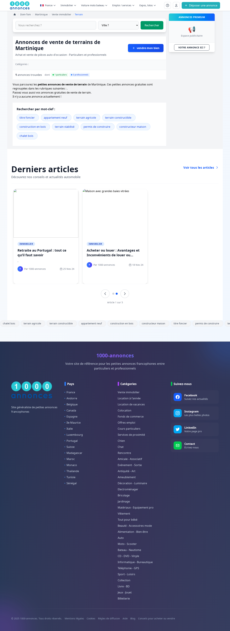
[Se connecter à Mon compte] (167, 5)
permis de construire (97, 127)
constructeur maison (132, 127)
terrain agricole (86, 117)
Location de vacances (131, 404)
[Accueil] (15, 14)
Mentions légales (74, 618)
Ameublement (127, 477)
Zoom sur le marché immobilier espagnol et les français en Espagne (182, 255)
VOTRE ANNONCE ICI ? (191, 47)
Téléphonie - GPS (128, 568)
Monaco (72, 465)
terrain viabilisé (64, 127)
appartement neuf (55, 117)
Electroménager (128, 489)
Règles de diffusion (109, 618)
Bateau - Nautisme (129, 550)
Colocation (124, 410)
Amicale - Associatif (130, 459)
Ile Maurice (74, 422)
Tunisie (71, 477)
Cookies (91, 618)
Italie (70, 428)
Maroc (71, 459)
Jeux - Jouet (125, 592)
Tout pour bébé (127, 519)
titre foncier (27, 117)
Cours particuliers (129, 428)
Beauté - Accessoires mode (135, 526)
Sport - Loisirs (126, 574)
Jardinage (124, 501)
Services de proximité (131, 435)
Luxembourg (75, 435)
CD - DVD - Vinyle (128, 556)
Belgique (72, 404)
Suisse (71, 447)
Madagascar (74, 453)
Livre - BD (124, 586)
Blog (132, 618)
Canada (71, 410)
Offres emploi (126, 422)
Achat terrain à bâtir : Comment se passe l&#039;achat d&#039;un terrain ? (114, 255)
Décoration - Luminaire (132, 483)
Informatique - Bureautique (135, 562)
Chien (121, 441)
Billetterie (124, 598)
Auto (121, 538)
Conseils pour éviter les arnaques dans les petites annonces (45, 252)
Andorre (72, 398)
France (49, 5)
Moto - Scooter (127, 544)
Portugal (72, 441)
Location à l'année (129, 398)
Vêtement (124, 513)
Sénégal (72, 483)
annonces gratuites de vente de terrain (66, 92)
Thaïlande (73, 471)
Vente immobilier (129, 392)
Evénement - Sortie (130, 465)
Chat (121, 447)
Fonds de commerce (131, 416)
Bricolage (124, 495)
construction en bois (33, 127)
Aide (125, 618)
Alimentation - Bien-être (133, 532)
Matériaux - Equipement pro (136, 507)
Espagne (72, 416)
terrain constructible (118, 117)
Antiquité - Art (126, 471)
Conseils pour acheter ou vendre (156, 618)
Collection (124, 580)
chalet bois (26, 136)
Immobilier (26, 243)
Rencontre (124, 453)
